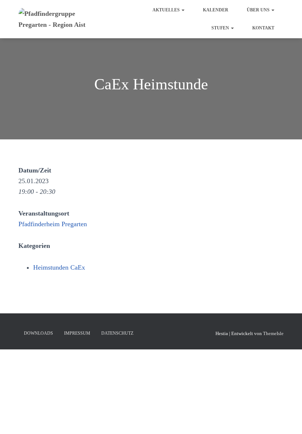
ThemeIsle (273, 333)
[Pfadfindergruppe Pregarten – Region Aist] (61, 19)
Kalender (215, 10)
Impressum (77, 333)
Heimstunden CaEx (59, 267)
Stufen (220, 28)
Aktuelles (166, 10)
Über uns (259, 10)
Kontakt (263, 28)
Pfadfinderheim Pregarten (52, 224)
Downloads (38, 333)
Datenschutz (117, 333)
